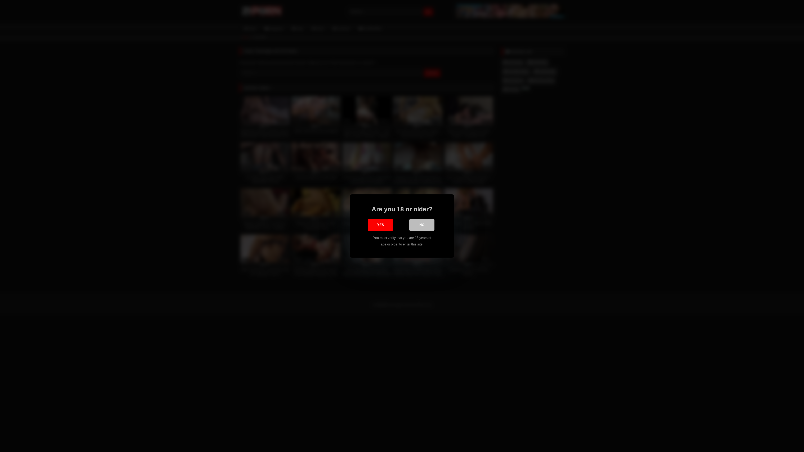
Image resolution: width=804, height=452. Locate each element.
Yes (380, 225)
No (421, 225)
